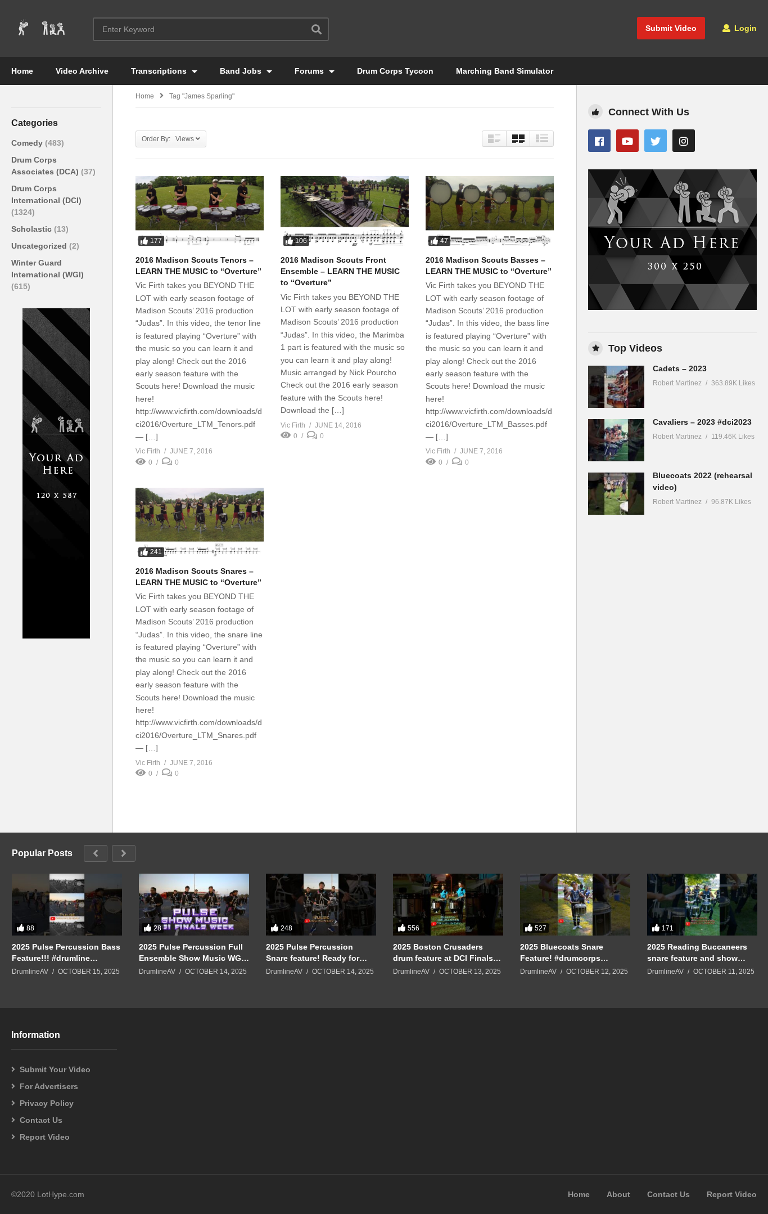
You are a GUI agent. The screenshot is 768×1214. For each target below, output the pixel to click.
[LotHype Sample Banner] (56, 635)
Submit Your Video (55, 1069)
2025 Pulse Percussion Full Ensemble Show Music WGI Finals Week (191, 952)
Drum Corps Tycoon (395, 70)
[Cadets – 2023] (616, 387)
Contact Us (41, 1120)
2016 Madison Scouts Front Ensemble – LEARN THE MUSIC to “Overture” (340, 271)
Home (22, 70)
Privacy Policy (47, 1103)
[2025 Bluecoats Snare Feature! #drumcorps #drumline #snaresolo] (575, 905)
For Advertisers (49, 1086)
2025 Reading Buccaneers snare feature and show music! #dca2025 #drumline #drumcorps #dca (699, 952)
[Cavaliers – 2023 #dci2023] (616, 440)
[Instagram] (683, 140)
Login (744, 28)
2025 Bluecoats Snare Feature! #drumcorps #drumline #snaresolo (561, 952)
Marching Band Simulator (504, 70)
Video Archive (82, 70)
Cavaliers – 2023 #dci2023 (702, 421)
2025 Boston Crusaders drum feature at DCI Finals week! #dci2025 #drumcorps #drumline (446, 952)
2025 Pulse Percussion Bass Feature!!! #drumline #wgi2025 (66, 952)
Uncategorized (40, 245)
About (618, 1194)
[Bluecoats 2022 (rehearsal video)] (616, 494)
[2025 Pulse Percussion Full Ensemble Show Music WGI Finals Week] (194, 905)
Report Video (45, 1136)
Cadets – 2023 (680, 368)
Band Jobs (242, 70)
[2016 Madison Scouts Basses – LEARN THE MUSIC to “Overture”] (490, 212)
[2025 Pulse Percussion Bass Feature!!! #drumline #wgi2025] (67, 905)
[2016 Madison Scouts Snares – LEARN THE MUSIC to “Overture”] (199, 524)
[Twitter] (655, 140)
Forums (310, 70)
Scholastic (32, 228)
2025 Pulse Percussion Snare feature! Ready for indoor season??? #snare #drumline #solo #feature (315, 952)
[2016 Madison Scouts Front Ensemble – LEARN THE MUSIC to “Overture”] (345, 212)
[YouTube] (627, 140)
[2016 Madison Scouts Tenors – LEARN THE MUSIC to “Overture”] (199, 212)
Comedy (28, 142)
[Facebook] (599, 140)
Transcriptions (160, 70)
